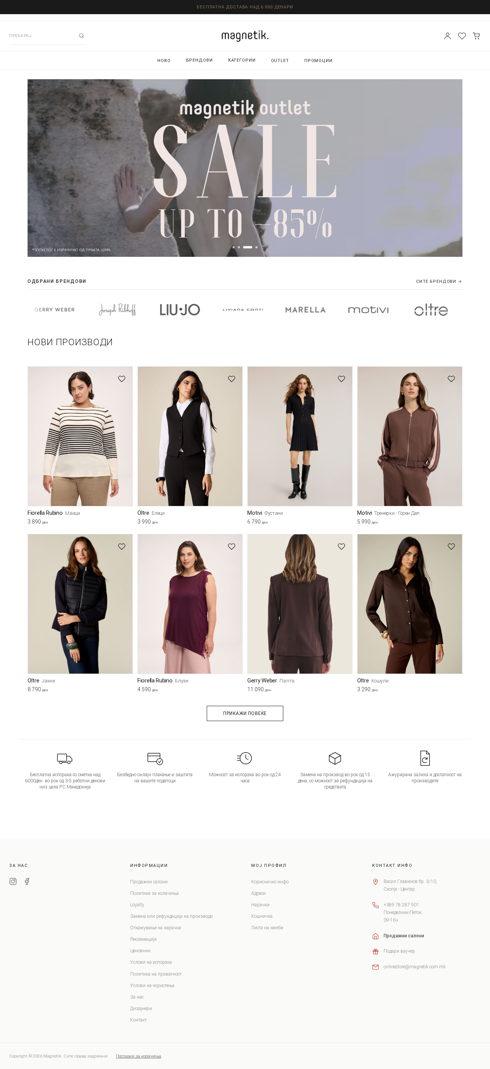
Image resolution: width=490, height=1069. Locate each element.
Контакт (138, 1020)
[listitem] (80, 309)
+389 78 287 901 (401, 904)
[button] (233, 247)
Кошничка (262, 916)
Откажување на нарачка (155, 927)
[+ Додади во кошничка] (127, 523)
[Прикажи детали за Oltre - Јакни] (80, 604)
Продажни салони (149, 882)
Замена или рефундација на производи (171, 916)
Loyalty (137, 904)
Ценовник (140, 950)
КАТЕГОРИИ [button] (242, 60)
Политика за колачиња (154, 893)
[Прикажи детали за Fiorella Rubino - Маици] (80, 436)
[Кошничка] (476, 36)
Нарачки (260, 904)
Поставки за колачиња (138, 1056)
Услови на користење (152, 985)
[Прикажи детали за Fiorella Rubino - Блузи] (190, 604)
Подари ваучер (399, 951)
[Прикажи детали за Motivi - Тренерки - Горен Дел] (410, 436)
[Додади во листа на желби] (122, 379)
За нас (137, 997)
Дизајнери (141, 1008)
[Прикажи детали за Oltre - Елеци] (190, 436)
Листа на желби (267, 927)
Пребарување (81, 35)
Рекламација (143, 939)
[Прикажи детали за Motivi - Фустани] (300, 436)
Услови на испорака (151, 962)
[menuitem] (164, 60)
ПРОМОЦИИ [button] (318, 60)
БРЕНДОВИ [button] (199, 60)
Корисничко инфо (270, 882)
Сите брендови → (439, 281)
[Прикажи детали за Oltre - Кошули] (410, 604)
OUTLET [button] (280, 60)
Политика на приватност (155, 974)
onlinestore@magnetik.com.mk (415, 966)
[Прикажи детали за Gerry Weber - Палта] (300, 604)
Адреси (258, 893)
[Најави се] (447, 36)
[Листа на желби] (462, 36)
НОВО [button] (164, 60)
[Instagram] (13, 883)
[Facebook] (27, 883)
